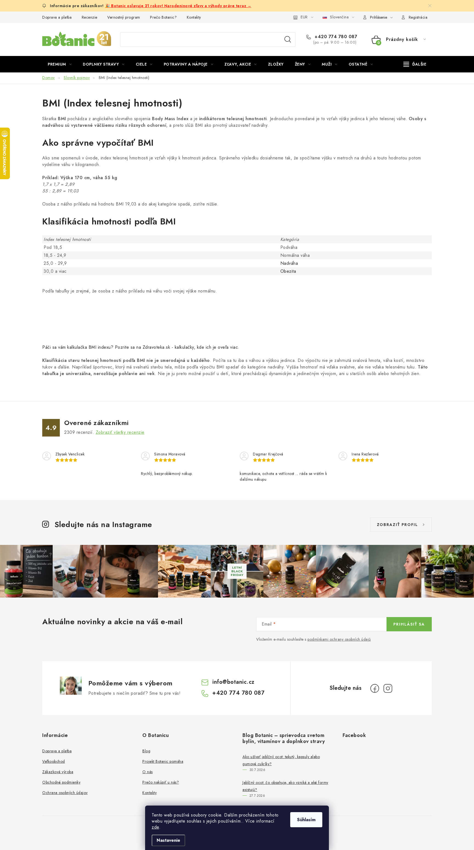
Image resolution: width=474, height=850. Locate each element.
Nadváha (289, 263)
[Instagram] (387, 688)
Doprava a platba (57, 17)
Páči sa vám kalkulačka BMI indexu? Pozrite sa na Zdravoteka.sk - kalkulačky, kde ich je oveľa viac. (140, 347)
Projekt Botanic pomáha (162, 761)
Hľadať (287, 39)
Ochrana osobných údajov (65, 792)
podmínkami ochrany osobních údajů (339, 639)
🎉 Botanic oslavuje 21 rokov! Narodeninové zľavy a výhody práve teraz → (178, 6)
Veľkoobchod (53, 761)
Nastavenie (168, 840)
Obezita (288, 271)
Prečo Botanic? (163, 17)
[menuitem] (59, 64)
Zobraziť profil (397, 524)
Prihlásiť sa (409, 624)
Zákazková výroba (57, 772)
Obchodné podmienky (61, 782)
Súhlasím (306, 820)
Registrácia (418, 17)
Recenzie (89, 17)
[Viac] (415, 64)
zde (155, 827)
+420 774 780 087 (335, 37)
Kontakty (194, 17)
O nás (147, 772)
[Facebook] (374, 688)
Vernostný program (123, 17)
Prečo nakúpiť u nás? (160, 782)
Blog (146, 751)
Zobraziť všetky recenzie (120, 432)
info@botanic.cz (233, 682)
